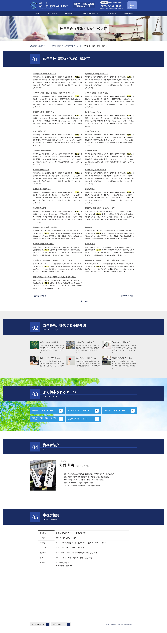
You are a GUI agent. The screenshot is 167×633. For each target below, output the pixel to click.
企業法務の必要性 (91, 150)
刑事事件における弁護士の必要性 (45, 227)
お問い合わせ (57, 624)
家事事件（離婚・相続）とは (43, 112)
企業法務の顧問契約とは (42, 150)
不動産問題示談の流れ (41, 170)
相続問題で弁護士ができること (44, 74)
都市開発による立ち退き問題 (95, 170)
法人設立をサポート (92, 131)
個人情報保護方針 (38, 624)
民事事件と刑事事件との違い (43, 244)
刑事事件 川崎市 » (127, 296)
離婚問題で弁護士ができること (96, 74)
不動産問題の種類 (39, 208)
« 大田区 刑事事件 (39, 296)
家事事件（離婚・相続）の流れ (96, 93)
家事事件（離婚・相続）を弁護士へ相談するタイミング (53, 93)
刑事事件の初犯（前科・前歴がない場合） (100, 208)
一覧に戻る (83, 301)
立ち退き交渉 (90, 189)
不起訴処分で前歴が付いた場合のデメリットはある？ (52, 260)
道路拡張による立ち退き (42, 189)
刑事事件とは (90, 244)
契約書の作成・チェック (94, 112)
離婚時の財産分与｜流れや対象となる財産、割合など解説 (54, 277)
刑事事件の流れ (90, 227)
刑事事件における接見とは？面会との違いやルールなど (105, 260)
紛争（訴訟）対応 (39, 131)
